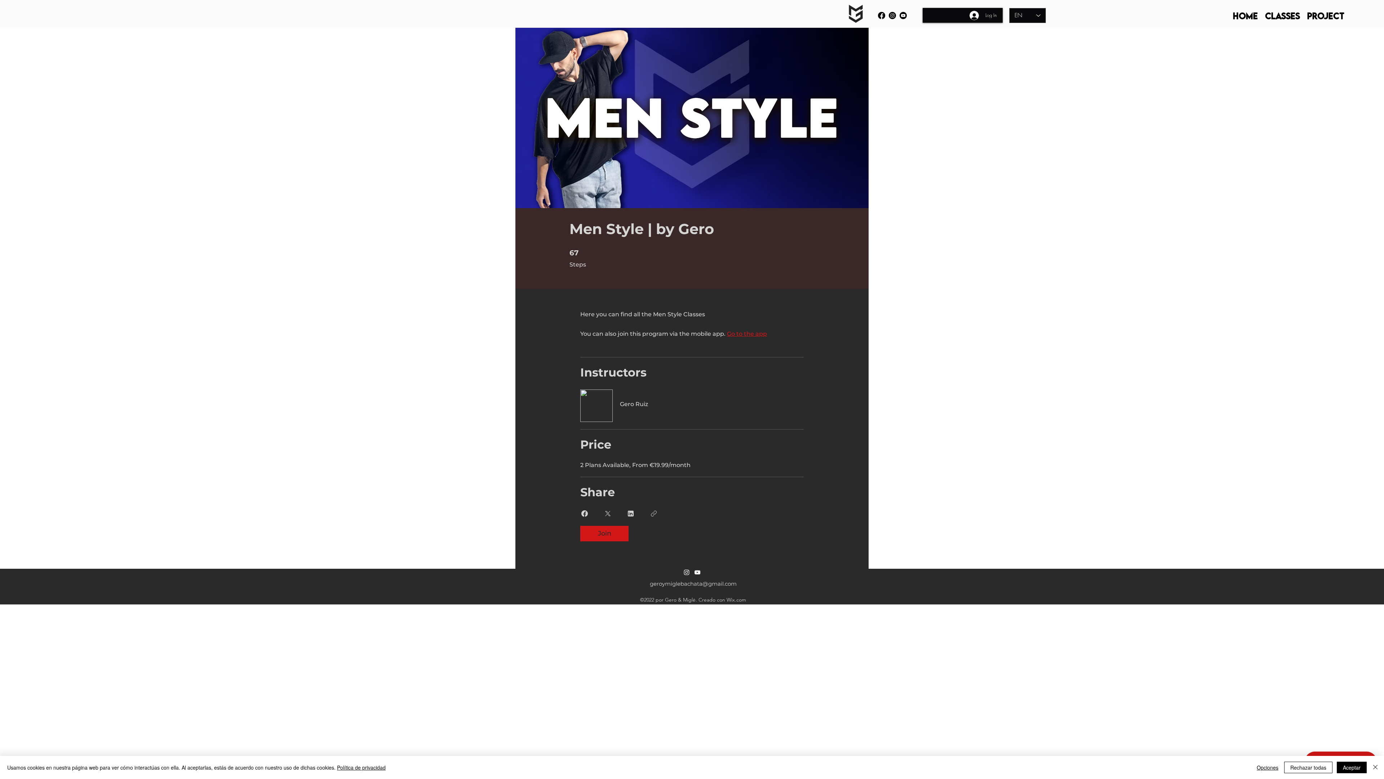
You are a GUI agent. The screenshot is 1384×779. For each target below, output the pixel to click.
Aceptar (1352, 767)
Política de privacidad (361, 767)
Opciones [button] (1267, 767)
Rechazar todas (1308, 767)
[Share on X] (607, 513)
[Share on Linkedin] (630, 513)
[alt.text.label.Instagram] (892, 15)
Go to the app (747, 333)
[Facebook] (881, 15)
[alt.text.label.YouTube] (903, 15)
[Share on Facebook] (584, 513)
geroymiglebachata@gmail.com (693, 583)
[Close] (1375, 767)
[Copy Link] (653, 513)
